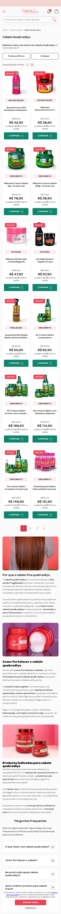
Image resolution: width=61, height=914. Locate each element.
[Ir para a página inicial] (30, 11)
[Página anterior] (17, 528)
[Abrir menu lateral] (4, 11)
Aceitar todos (30, 902)
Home (5, 30)
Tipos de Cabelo (15, 30)
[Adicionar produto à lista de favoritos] (26, 93)
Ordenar (45, 56)
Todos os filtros (16, 56)
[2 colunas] (27, 64)
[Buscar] (54, 20)
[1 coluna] (32, 64)
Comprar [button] (14, 136)
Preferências (30, 908)
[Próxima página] (44, 528)
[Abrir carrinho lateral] (56, 11)
